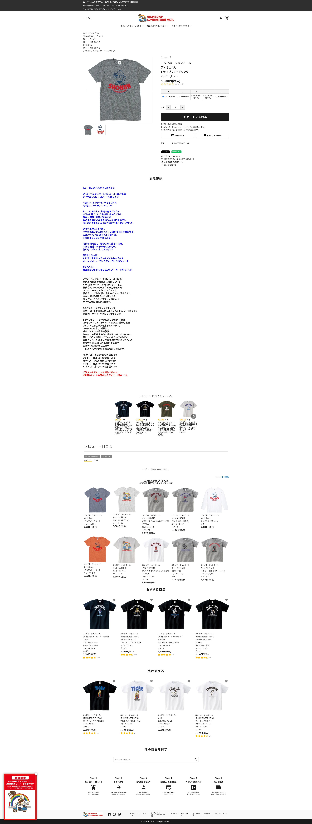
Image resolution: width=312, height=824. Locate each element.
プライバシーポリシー (221, 814)
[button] (118, 416)
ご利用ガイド (173, 814)
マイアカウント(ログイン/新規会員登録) (158, 814)
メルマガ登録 (196, 814)
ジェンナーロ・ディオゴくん (105, 51)
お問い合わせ (177, 135)
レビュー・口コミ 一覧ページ (138, 814)
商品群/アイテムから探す (156, 26)
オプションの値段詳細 (170, 156)
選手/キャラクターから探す (131, 26)
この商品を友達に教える (172, 162)
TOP (85, 33)
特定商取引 (207, 814)
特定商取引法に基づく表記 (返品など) (177, 159)
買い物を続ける (168, 165)
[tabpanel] (119, 89)
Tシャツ (100, 36)
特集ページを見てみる (180, 26)
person (220, 18)
